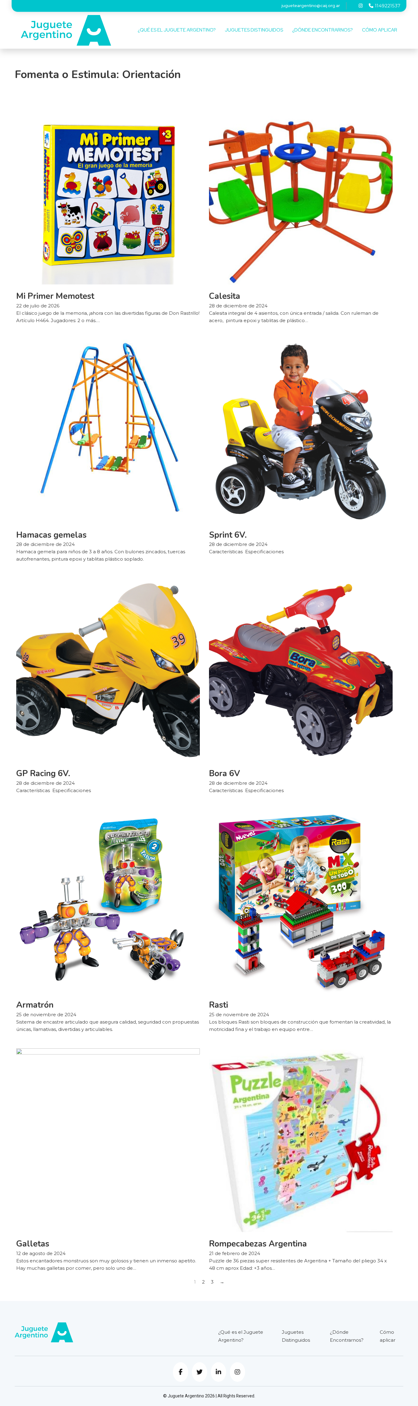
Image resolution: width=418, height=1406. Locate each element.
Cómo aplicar (379, 30)
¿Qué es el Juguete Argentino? (177, 30)
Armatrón (35, 1005)
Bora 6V (224, 773)
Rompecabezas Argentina (258, 1244)
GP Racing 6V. (43, 773)
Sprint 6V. (228, 535)
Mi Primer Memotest (55, 296)
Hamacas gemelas (51, 535)
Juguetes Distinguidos (254, 30)
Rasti (218, 1005)
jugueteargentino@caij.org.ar (311, 5)
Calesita (224, 296)
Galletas (32, 1244)
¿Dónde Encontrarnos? (322, 30)
